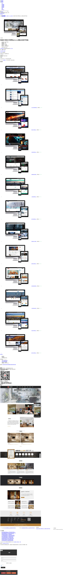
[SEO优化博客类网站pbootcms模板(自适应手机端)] (17, 107)
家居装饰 (8, 364)
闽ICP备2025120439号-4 (6, 543)
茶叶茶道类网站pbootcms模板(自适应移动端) (7, 540)
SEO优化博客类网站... (34, 107)
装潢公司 (4, 364)
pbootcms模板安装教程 (5, 360)
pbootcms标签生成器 (4, 361)
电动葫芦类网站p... (34, 330)
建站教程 (3, 6)
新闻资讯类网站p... (34, 263)
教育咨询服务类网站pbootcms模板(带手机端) (7, 536)
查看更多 (1, 354)
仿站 (2, 13)
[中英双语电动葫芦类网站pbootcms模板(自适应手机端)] (17, 308)
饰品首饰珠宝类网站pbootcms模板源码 (7, 534)
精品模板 (3, 4)
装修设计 (6, 364)
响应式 (3, 364)
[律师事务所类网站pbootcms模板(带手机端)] (17, 174)
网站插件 (3, 7)
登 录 (3, 567)
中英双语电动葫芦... (34, 308)
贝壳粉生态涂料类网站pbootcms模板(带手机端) (8, 538)
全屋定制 (11, 364)
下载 (3, 13)
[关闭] (1, 52)
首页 (2, 3)
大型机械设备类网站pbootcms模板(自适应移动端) (8, 535)
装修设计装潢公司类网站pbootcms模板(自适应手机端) (43, 528)
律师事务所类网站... (34, 174)
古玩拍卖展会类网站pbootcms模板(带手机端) (7, 537)
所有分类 (1, 14)
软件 (2, 8)
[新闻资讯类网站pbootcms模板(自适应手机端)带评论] (17, 263)
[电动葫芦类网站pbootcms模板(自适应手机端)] (17, 330)
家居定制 (13, 364)
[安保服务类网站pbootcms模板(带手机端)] (17, 152)
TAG (10, 48)
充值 (12, 48)
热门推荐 (3, 15)
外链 (1, 13)
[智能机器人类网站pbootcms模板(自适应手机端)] (17, 241)
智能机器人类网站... (34, 241)
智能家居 (10, 364)
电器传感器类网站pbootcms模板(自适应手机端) (8, 533)
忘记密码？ (2, 564)
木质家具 (15, 364)
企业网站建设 (2, 48)
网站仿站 (3, 9)
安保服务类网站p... (34, 152)
